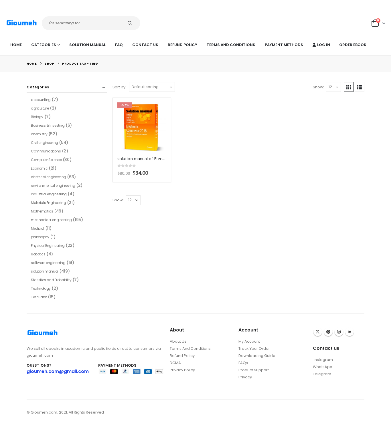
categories (43, 44)
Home (16, 44)
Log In (323, 44)
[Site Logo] (21, 23)
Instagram (339, 331)
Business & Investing (48, 125)
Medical (37, 228)
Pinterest (328, 331)
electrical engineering (48, 176)
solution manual (87, 44)
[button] (349, 87)
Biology (37, 116)
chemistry (39, 134)
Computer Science (46, 159)
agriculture (40, 108)
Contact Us (145, 44)
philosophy (40, 237)
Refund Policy (182, 44)
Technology (41, 288)
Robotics (38, 254)
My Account (249, 341)
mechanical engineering (51, 219)
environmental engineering (53, 185)
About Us (178, 341)
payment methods (284, 44)
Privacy (245, 377)
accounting (41, 99)
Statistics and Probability (51, 279)
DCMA (175, 363)
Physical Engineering (48, 245)
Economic (39, 168)
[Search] (130, 23)
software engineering (48, 262)
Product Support (253, 370)
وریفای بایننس (249, 383)
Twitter (317, 331)
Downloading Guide (256, 355)
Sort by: (119, 87)
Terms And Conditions (231, 44)
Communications (46, 151)
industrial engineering (49, 194)
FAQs (243, 363)
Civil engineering (44, 142)
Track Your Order (254, 348)
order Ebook (352, 44)
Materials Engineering (48, 202)
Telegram (322, 374)
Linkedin (349, 331)
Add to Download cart (157, 112)
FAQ (119, 44)
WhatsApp (322, 367)
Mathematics (42, 211)
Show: (318, 87)
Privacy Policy (182, 370)
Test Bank (39, 297)
